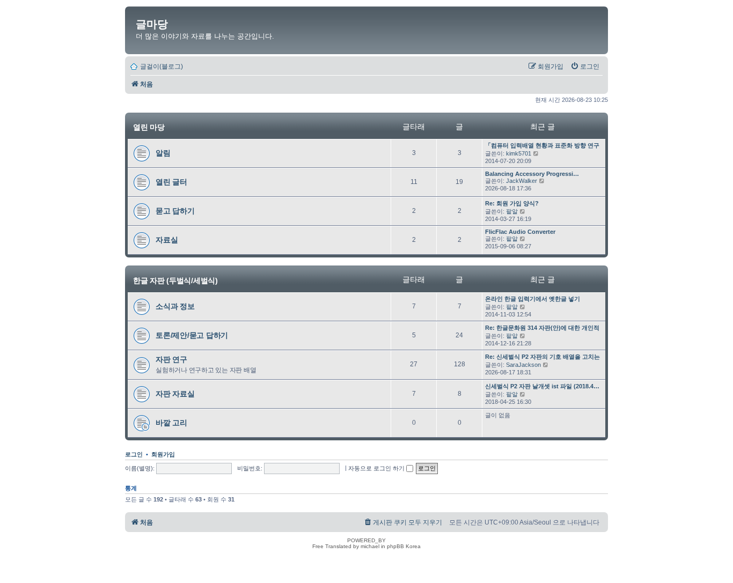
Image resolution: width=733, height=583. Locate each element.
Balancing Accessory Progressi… (532, 174)
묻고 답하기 (175, 210)
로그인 (134, 454)
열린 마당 (149, 127)
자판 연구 (171, 359)
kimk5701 (518, 153)
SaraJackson (523, 364)
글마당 (152, 24)
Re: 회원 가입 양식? (512, 203)
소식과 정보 (175, 306)
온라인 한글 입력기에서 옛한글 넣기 (532, 299)
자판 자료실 (175, 393)
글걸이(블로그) (161, 66)
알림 (163, 153)
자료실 (167, 239)
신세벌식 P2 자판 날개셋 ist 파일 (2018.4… (542, 386)
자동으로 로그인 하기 (377, 468)
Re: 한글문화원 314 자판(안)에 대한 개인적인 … (549, 327)
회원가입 (163, 454)
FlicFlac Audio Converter (520, 231)
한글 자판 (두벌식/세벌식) (175, 280)
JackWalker (521, 181)
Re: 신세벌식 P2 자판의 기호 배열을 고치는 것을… (552, 356)
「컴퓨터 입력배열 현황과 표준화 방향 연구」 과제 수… (558, 145)
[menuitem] (584, 66)
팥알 (512, 211)
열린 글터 (171, 182)
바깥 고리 (171, 422)
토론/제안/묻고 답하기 (192, 335)
